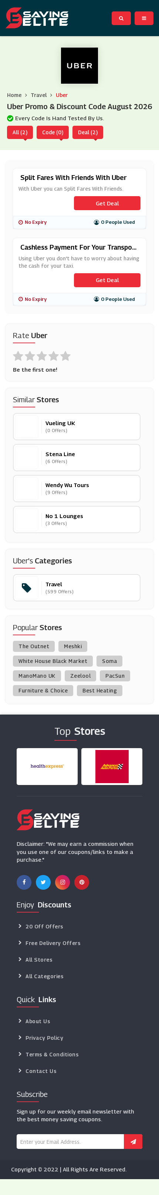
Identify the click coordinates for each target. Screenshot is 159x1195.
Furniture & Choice (43, 690)
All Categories (44, 976)
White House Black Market (52, 661)
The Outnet (33, 646)
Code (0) (52, 132)
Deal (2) (88, 132)
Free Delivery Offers (53, 943)
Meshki (73, 646)
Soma (109, 661)
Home (14, 95)
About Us (38, 1021)
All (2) (20, 132)
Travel (39, 95)
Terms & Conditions (52, 1054)
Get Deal (107, 203)
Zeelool (80, 676)
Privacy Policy (44, 1038)
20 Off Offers (44, 926)
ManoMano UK (36, 676)
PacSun (115, 676)
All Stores (39, 959)
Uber (62, 95)
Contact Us (41, 1071)
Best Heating (99, 690)
